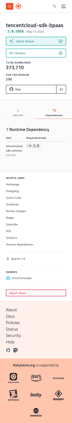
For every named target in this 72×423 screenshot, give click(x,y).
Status (12, 329)
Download (12, 204)
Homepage (13, 184)
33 (61, 89)
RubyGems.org (24, 365)
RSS (8, 231)
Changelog (12, 191)
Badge (10, 217)
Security (13, 335)
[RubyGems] (18, 6)
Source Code (13, 197)
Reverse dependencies (19, 244)
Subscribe (12, 224)
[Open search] (54, 6)
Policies (13, 322)
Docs (10, 316)
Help (10, 342)
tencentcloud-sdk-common (14, 150)
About (11, 309)
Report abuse (17, 293)
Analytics (11, 237)
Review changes (16, 211)
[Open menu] (9, 6)
